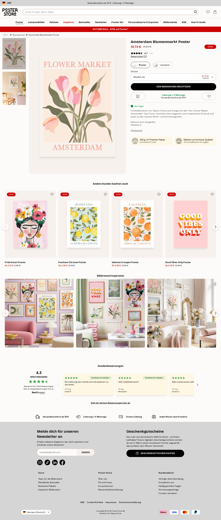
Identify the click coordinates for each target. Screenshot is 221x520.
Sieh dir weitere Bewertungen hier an (110, 403)
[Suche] (195, 12)
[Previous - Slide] (5, 226)
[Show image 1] (14, 53)
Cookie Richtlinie (95, 502)
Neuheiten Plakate (47, 486)
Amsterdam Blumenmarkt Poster (44, 35)
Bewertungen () (139, 56)
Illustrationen (19, 35)
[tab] (207, 12)
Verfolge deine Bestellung (171, 478)
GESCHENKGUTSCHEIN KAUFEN (158, 453)
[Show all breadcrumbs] (5, 34)
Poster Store (117, 511)
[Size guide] (138, 96)
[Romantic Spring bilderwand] (181, 313)
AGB (82, 502)
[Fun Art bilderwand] (39, 313)
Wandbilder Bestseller (49, 482)
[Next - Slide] (215, 226)
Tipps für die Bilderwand (50, 478)
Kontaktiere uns (166, 482)
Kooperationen (105, 486)
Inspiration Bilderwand (49, 489)
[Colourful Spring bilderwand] (110, 313)
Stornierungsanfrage (169, 489)
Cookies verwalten (168, 493)
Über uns (102, 478)
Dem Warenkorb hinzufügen (173, 86)
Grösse (134, 71)
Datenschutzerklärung (130, 502)
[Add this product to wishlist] (209, 96)
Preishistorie (136, 130)
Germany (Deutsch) (36, 512)
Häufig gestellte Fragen (170, 486)
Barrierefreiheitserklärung (110, 489)
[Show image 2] (14, 88)
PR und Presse (105, 482)
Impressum (111, 502)
